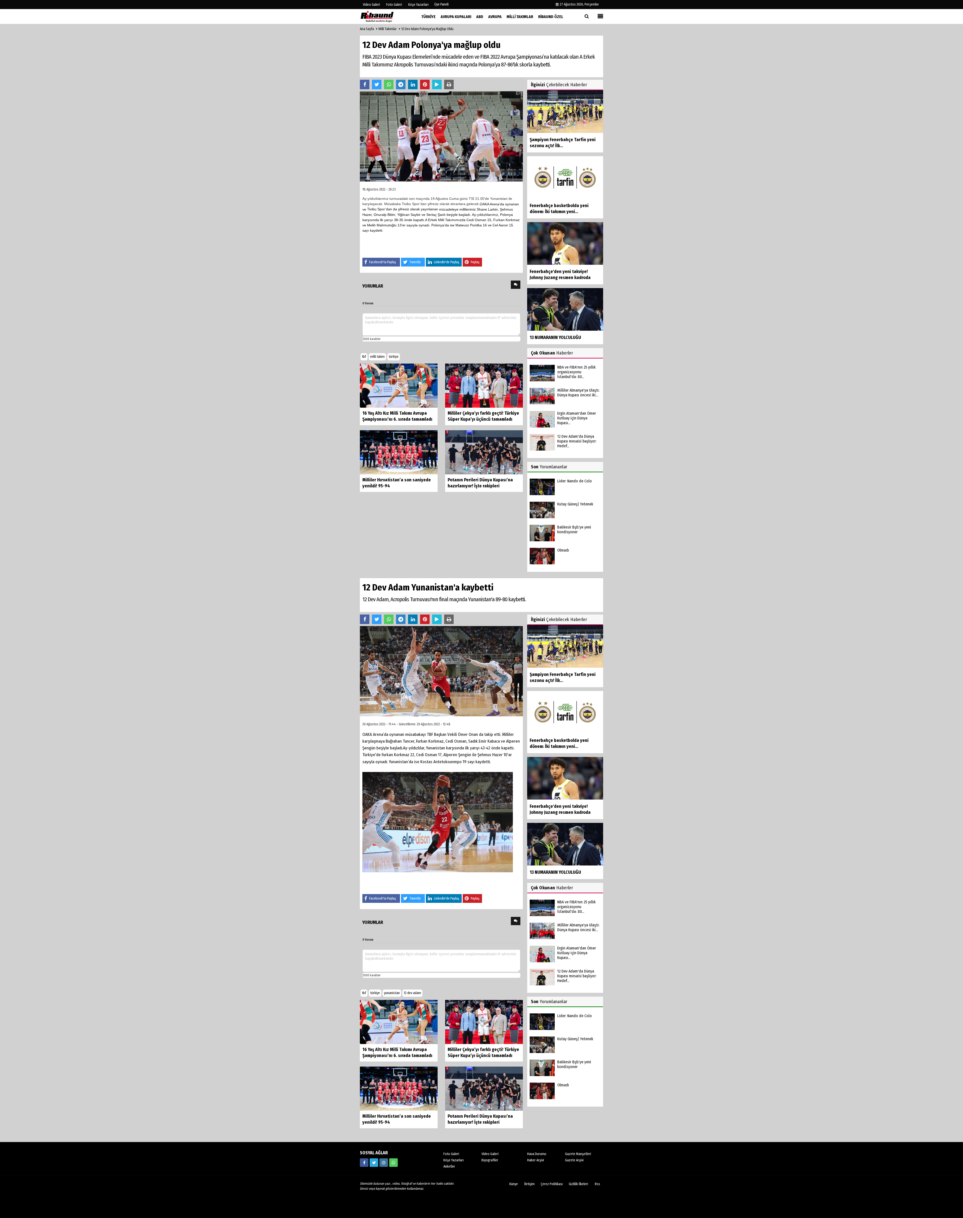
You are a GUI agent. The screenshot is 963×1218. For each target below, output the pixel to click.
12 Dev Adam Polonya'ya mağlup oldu (427, 29)
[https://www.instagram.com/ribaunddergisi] (383, 1162)
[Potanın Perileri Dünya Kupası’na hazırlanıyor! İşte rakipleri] (484, 452)
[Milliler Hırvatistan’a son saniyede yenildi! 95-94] (399, 452)
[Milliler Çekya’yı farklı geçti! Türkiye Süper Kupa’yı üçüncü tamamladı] (484, 385)
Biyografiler (490, 1160)
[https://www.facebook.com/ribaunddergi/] (364, 1162)
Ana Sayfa (367, 29)
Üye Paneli (441, 4)
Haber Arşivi (535, 1160)
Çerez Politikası (552, 1184)
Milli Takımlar (387, 29)
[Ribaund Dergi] (385, 16)
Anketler (449, 1166)
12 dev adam (412, 993)
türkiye (393, 357)
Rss (597, 1184)
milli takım (377, 357)
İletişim (529, 1184)
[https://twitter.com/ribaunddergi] (374, 1162)
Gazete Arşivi (574, 1160)
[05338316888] (393, 1162)
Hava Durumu (536, 1154)
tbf (364, 357)
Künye (513, 1184)
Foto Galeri (451, 1154)
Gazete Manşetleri (578, 1154)
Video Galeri (490, 1154)
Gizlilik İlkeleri (578, 1184)
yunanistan (392, 993)
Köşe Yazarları (453, 1160)
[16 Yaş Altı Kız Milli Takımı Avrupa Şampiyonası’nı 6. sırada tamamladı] (399, 385)
